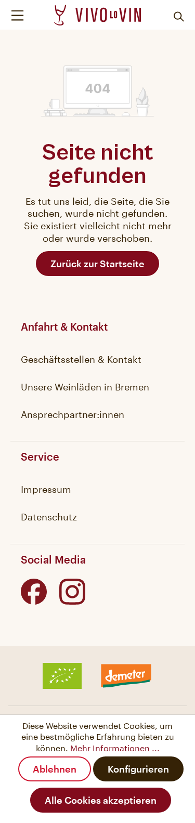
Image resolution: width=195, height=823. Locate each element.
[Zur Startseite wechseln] (97, 15)
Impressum (46, 487)
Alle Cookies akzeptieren (101, 800)
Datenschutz (49, 515)
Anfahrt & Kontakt (64, 326)
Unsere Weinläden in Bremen (85, 385)
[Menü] (19, 14)
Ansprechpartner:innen (72, 413)
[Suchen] (177, 15)
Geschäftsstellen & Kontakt (81, 357)
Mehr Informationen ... (115, 746)
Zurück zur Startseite (97, 263)
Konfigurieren (138, 769)
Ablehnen (54, 769)
